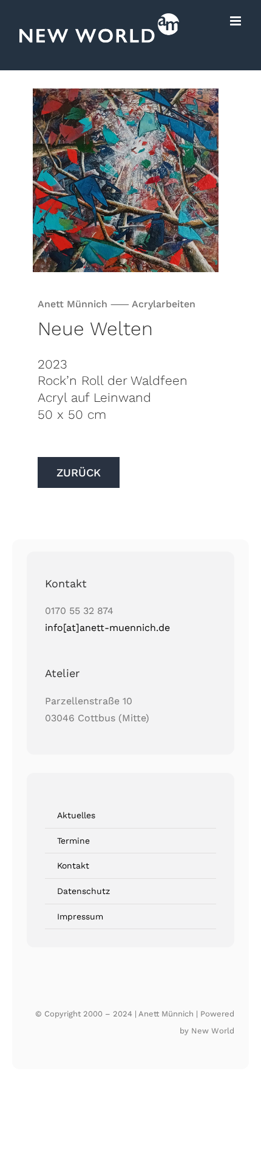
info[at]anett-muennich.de (107, 627)
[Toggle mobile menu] (236, 21)
